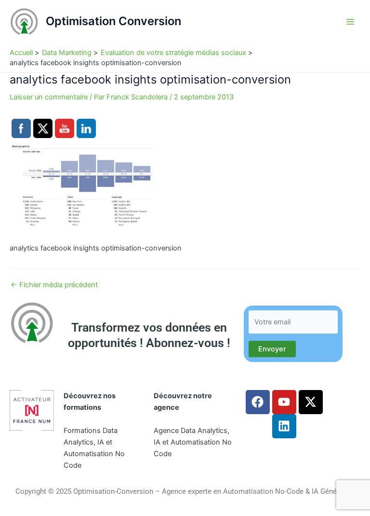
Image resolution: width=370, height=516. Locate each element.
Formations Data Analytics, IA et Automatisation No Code (94, 448)
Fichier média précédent (54, 285)
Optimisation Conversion (113, 21)
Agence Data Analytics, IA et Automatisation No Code (193, 442)
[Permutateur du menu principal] (350, 22)
